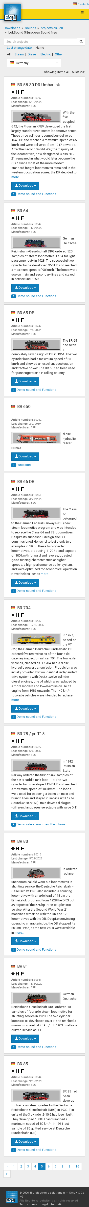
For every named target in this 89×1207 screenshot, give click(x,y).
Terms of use (28, 1204)
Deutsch (83, 4)
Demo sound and (34, 194)
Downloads (12, 28)
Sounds (30, 28)
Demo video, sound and (39, 824)
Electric (46, 54)
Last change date (19, 47)
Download (26, 185)
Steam (19, 54)
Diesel (32, 54)
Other (59, 54)
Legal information (52, 1204)
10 (77, 1166)
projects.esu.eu (52, 28)
